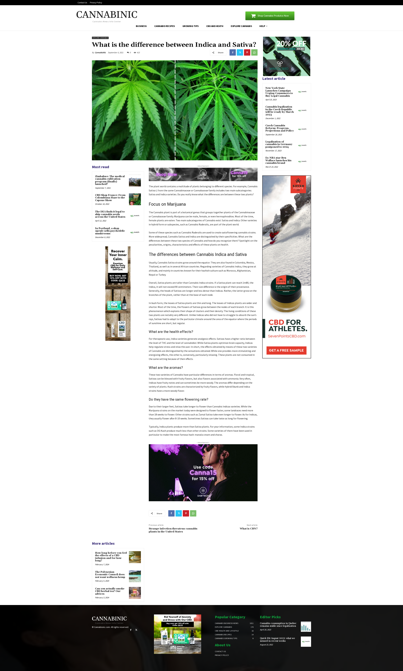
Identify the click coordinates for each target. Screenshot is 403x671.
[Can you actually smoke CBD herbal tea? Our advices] (135, 593)
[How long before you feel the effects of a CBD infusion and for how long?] (135, 557)
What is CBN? (249, 528)
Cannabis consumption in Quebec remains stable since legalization (278, 625)
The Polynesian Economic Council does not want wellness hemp (110, 575)
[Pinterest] (247, 52)
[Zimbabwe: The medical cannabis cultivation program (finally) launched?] (135, 181)
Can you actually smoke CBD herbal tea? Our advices (109, 591)
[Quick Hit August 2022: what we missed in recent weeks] (306, 642)
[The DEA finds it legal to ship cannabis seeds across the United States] (135, 216)
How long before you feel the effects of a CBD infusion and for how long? (111, 556)
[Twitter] (240, 52)
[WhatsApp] (254, 52)
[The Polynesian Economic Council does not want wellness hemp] (135, 576)
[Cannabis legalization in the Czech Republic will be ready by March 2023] (302, 110)
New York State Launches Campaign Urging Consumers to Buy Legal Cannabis (279, 92)
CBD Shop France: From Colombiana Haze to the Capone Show (110, 198)
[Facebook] (233, 52)
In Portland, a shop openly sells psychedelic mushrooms (110, 231)
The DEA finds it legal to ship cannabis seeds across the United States (110, 214)
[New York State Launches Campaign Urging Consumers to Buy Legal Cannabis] (302, 91)
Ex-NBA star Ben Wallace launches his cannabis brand (278, 160)
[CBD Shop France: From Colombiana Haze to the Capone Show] (135, 199)
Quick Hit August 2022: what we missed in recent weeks (277, 639)
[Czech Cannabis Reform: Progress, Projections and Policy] (302, 129)
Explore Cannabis (100, 38)
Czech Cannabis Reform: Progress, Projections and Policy (279, 128)
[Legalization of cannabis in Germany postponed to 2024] (302, 145)
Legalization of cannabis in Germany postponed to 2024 (278, 144)
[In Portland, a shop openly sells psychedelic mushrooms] (135, 233)
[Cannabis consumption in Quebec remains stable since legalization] (306, 627)
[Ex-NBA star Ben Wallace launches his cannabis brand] (302, 161)
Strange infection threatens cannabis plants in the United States (173, 530)
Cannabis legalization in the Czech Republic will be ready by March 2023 (279, 110)
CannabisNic (100, 52)
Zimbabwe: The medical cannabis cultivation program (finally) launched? (110, 180)
